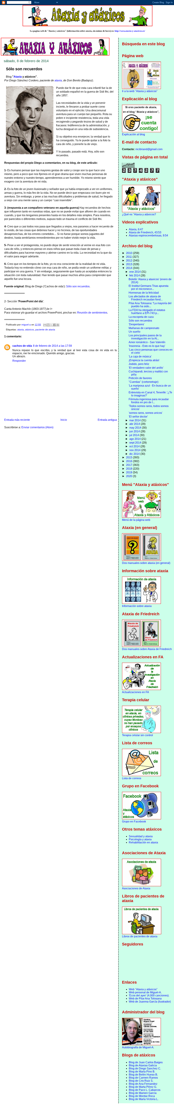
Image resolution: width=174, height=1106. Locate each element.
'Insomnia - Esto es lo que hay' (147, 345)
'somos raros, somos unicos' (145, 412)
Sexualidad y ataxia (141, 836)
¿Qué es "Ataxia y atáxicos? (139, 214)
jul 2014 (134, 435)
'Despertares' (136, 324)
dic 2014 (134, 453)
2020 (129, 476)
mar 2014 (135, 420)
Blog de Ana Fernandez (143, 1083)
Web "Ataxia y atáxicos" (143, 989)
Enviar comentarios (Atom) (37, 427)
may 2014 (135, 427)
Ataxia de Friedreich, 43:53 (145, 232)
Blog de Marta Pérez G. (143, 1086)
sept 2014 (135, 442)
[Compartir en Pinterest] (57, 325)
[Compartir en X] (51, 325)
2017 (129, 464)
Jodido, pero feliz (139, 364)
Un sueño (134, 331)
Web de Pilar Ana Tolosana (145, 998)
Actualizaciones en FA (135, 692)
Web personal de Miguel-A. (145, 992)
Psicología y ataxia (140, 839)
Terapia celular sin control (137, 735)
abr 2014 (135, 423)
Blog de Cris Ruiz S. (141, 1080)
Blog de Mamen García (142, 1093)
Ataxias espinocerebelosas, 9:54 (148, 235)
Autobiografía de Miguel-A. (138, 1047)
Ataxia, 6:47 (136, 229)
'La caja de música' (140, 356)
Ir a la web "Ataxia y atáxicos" (140, 91)
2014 (129, 268)
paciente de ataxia (45, 329)
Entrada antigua (107, 419)
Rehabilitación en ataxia (143, 842)
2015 (129, 457)
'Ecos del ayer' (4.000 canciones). (149, 995)
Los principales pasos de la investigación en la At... (145, 337)
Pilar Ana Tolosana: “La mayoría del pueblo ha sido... (150, 305)
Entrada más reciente (17, 419)
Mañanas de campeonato (144, 328)
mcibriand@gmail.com (148, 149)
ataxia (58, 80)
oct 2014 (134, 446)
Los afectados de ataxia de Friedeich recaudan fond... (146, 298)
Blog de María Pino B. (142, 1071)
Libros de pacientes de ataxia (139, 936)
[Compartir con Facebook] (54, 325)
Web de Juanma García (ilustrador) (150, 1001)
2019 (129, 472)
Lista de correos (131, 778)
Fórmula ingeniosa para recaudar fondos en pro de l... (149, 401)
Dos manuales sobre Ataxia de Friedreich (147, 649)
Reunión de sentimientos (92, 312)
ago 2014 (135, 438)
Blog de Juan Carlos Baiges (146, 1062)
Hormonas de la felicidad (144, 292)
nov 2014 (135, 450)
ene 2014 (135, 271)
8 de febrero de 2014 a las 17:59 (52, 345)
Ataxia (18, 76)
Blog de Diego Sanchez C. (145, 1068)
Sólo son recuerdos (78, 286)
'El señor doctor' (138, 416)
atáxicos (29, 329)
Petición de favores (140, 378)
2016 (129, 461)
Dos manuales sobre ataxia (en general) (146, 563)
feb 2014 (135, 275)
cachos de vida (22, 345)
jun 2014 (135, 431)
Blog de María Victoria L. (143, 1099)
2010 (129, 253)
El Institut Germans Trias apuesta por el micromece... (148, 287)
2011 (129, 256)
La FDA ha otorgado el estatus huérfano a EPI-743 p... (147, 312)
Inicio (63, 419)
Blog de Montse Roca (142, 1096)
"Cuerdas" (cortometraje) (143, 381)
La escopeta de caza (141, 316)
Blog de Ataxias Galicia (143, 1065)
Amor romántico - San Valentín (147, 342)
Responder (19, 360)
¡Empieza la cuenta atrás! (144, 360)
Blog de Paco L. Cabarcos (144, 1089)
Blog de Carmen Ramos (143, 1077)
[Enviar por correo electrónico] (45, 325)
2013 (129, 264)
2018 (129, 468)
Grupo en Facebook (134, 821)
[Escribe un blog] (48, 325)
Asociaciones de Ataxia (136, 888)
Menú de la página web (136, 519)
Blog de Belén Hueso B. (143, 1074)
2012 (129, 260)
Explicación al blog (133, 134)
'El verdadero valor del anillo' (146, 367)
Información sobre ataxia (137, 606)
